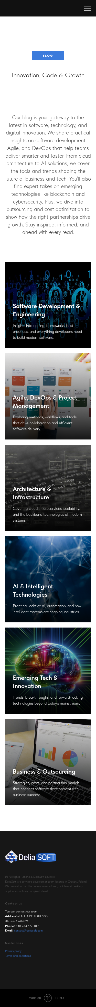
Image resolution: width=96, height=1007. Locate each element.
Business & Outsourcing (44, 771)
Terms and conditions (18, 956)
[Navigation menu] (87, 8)
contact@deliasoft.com (28, 930)
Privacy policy (13, 951)
